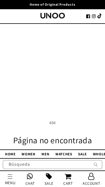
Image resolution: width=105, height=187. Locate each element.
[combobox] (52, 164)
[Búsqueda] (96, 165)
